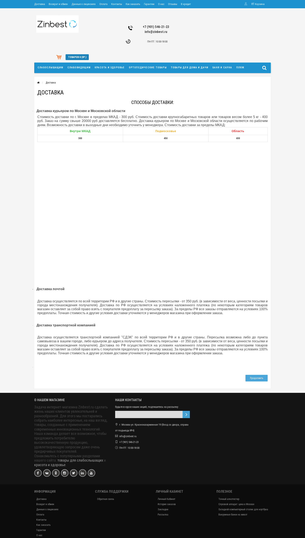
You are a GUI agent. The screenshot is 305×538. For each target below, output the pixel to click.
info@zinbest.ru (156, 32)
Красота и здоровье (110, 67)
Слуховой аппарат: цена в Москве (236, 504)
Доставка (39, 4)
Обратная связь (105, 499)
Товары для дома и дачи (189, 67)
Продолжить (256, 378)
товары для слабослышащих (80, 460)
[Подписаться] (186, 414)
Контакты (116, 4)
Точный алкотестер (228, 499)
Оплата (103, 4)
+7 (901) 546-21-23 (156, 27)
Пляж (240, 67)
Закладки (163, 509)
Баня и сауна (222, 67)
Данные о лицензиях (84, 4)
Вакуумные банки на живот (232, 514)
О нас (161, 4)
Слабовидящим (78, 67)
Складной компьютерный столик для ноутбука (243, 509)
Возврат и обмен (58, 4)
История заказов (167, 504)
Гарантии (149, 4)
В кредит (186, 4)
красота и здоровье (50, 465)
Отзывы (172, 4)
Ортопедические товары (148, 67)
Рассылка (163, 514)
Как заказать (133, 4)
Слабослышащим (50, 67)
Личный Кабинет (166, 499)
